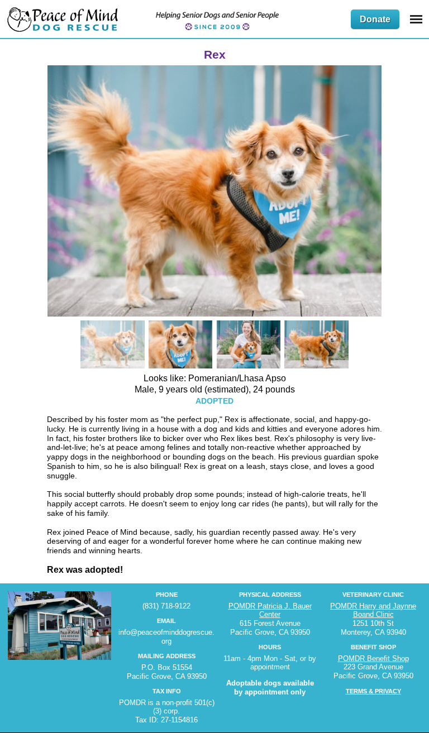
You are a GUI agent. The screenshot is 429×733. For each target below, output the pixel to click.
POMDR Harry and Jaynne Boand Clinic (373, 610)
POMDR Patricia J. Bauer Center (270, 610)
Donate (375, 19)
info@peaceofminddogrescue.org (166, 636)
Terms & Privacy (373, 691)
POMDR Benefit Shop (373, 658)
